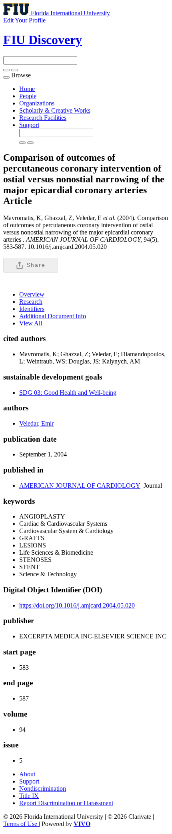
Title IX (29, 795)
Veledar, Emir (36, 423)
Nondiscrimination (42, 788)
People (27, 96)
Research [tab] (30, 301)
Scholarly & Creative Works (54, 110)
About (27, 774)
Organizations (36, 103)
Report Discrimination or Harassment (66, 803)
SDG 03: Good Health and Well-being (67, 392)
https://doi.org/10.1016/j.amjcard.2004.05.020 (77, 605)
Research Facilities (42, 117)
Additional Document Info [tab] (52, 316)
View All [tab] (30, 323)
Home (27, 88)
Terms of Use (21, 823)
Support (29, 124)
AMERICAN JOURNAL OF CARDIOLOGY (79, 485)
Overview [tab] (31, 294)
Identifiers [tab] (31, 308)
